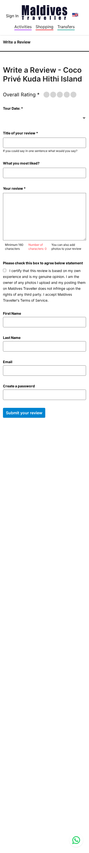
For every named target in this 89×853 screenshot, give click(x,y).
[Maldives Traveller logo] (44, 11)
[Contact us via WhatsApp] (76, 840)
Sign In (12, 15)
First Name (12, 313)
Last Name (12, 337)
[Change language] (75, 15)
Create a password (19, 386)
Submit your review (24, 412)
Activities (23, 26)
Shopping (44, 26)
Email (7, 362)
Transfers (66, 26)
